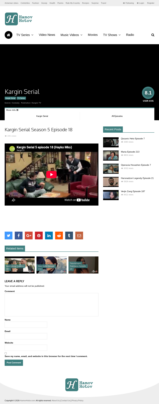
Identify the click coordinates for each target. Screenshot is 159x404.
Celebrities (25, 3)
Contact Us (65, 401)
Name (8, 320)
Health (52, 3)
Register (150, 3)
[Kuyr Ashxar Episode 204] (20, 273)
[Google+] (29, 235)
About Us (55, 401)
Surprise (95, 3)
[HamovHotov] (19, 25)
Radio (130, 34)
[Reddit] (59, 235)
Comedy (16, 103)
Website (9, 342)
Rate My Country (73, 3)
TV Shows (110, 35)
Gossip (44, 3)
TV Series (23, 35)
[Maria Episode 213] (111, 160)
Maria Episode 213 (130, 151)
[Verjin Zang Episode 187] (111, 199)
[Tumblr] (69, 235)
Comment (10, 291)
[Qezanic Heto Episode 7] (111, 146)
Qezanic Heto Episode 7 (133, 138)
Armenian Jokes (11, 3)
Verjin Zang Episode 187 (133, 191)
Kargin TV (36, 103)
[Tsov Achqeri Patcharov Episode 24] (83, 273)
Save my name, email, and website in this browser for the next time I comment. (46, 356)
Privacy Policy (77, 401)
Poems (60, 3)
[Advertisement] (61, 219)
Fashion (35, 3)
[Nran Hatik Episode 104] (51, 273)
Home (8, 35)
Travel (103, 3)
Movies (93, 34)
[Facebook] (19, 235)
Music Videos (70, 35)
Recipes (85, 3)
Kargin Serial (10, 98)
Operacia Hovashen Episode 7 (136, 165)
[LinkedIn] (49, 235)
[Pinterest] (39, 235)
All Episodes (117, 116)
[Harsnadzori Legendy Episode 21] (111, 186)
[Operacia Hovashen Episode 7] (111, 173)
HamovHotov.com (27, 401)
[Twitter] (8, 235)
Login (141, 3)
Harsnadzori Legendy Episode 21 (137, 178)
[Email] (79, 235)
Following (130, 3)
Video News (47, 34)
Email (7, 331)
